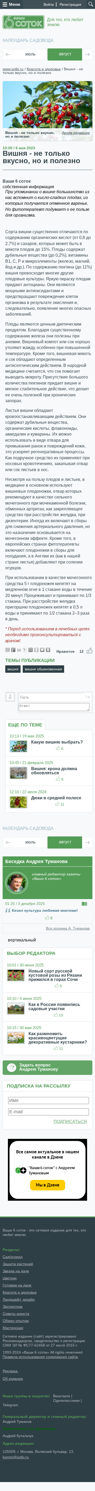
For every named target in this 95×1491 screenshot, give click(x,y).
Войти (49, 4)
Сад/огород (12, 1257)
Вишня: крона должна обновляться (54, 770)
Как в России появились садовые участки (54, 1006)
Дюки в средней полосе (56, 798)
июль (30, 54)
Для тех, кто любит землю (65, 22)
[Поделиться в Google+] (13, 650)
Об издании (13, 1379)
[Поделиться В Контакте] (48, 650)
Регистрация (70, 4)
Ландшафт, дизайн (19, 1299)
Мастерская (13, 1328)
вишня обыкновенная (43, 669)
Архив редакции (76, 133)
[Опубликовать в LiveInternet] (19, 650)
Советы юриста (16, 1314)
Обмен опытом (16, 1321)
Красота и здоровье (44, 69)
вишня (12, 669)
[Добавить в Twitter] (42, 650)
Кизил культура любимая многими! (45, 910)
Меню (14, 4)
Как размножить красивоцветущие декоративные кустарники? (57, 1037)
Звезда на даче (16, 1271)
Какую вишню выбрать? (57, 742)
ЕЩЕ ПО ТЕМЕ (25, 724)
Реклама (10, 1371)
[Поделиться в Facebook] (7, 650)
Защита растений (18, 1264)
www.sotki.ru (13, 69)
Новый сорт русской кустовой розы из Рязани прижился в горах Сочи (55, 975)
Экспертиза (12, 1306)
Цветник (10, 1278)
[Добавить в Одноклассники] (36, 650)
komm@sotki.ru (16, 1457)
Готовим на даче (17, 1285)
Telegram (10, 1405)
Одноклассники (66, 1400)
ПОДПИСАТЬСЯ (70, 1121)
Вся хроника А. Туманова (68, 928)
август (65, 54)
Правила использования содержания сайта (40, 1357)
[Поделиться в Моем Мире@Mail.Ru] (30, 650)
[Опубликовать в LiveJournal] (25, 650)
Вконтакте (61, 1396)
